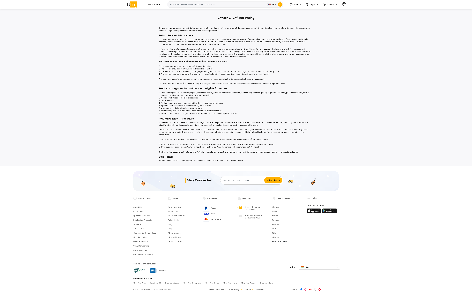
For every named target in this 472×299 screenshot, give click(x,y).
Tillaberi (275, 237)
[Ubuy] (132, 4)
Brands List (173, 211)
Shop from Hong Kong (192, 283)
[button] (295, 4)
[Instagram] (305, 290)
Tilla (274, 233)
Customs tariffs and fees (144, 233)
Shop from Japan (172, 283)
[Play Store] (329, 212)
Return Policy (174, 220)
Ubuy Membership (141, 246)
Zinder (275, 211)
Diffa (274, 228)
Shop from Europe (267, 283)
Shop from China (230, 283)
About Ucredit (174, 233)
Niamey (275, 207)
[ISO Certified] (157, 270)
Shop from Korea (212, 283)
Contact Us (138, 211)
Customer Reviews (176, 216)
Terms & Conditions (216, 290)
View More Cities (279, 241)
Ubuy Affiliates (174, 237)
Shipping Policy (140, 237)
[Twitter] (315, 290)
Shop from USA (139, 283)
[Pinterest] (319, 290)
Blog (170, 224)
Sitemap (137, 224)
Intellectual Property (142, 220)
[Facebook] (301, 290)
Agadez (275, 224)
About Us (137, 207)
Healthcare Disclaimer (143, 254)
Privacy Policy (233, 290)
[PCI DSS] (139, 270)
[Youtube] (310, 290)
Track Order (138, 228)
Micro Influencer (140, 241)
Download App (174, 207)
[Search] (280, 4)
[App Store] (314, 212)
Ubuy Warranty (140, 250)
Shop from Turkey (248, 283)
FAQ (170, 228)
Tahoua (275, 220)
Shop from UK (155, 283)
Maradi (275, 216)
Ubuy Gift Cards (175, 241)
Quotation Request (141, 216)
